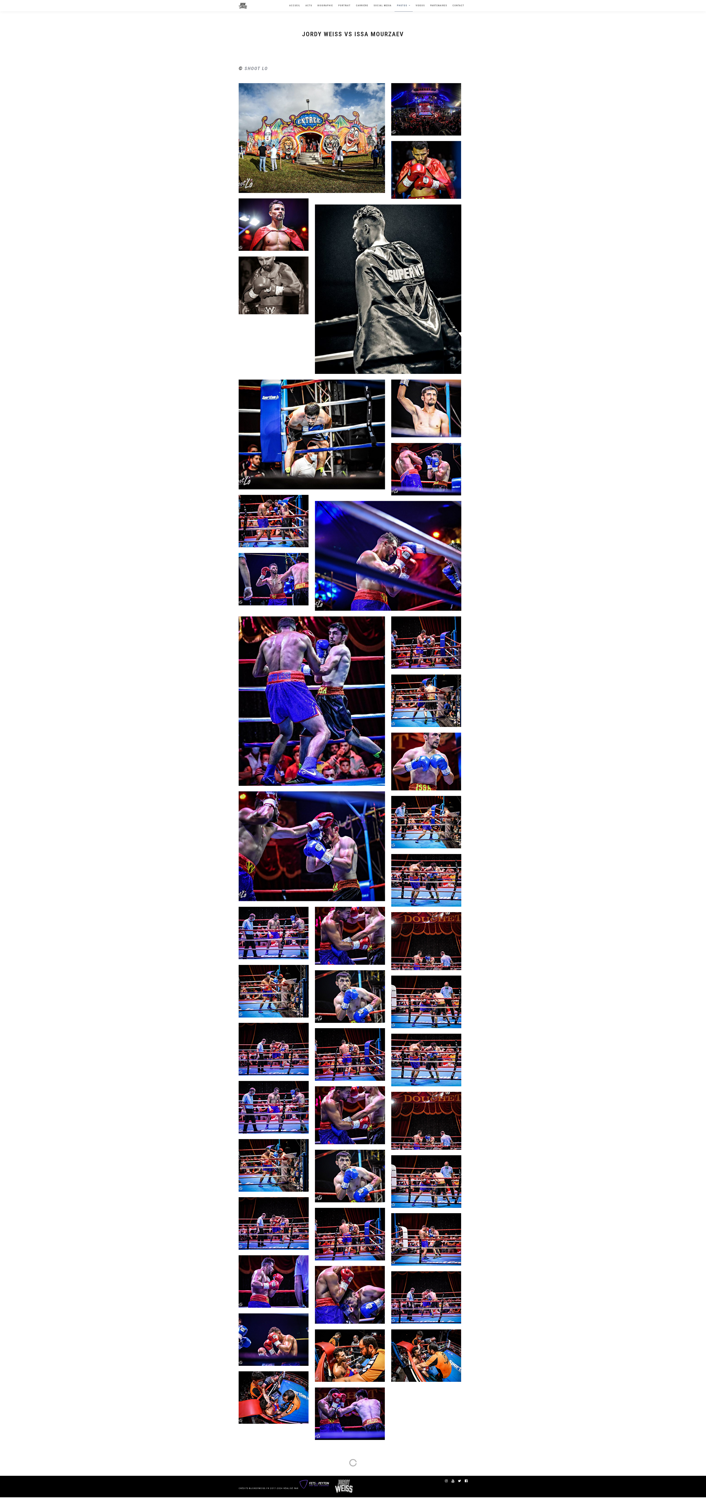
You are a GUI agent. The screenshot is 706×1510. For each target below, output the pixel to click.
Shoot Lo (256, 68)
